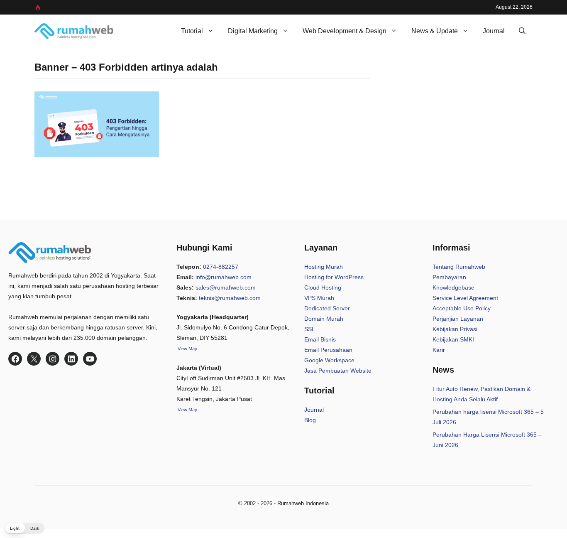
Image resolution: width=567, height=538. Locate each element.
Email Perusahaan (328, 349)
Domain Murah (323, 318)
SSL (309, 329)
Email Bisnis (320, 339)
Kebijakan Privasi (455, 329)
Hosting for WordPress (334, 277)
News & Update (434, 30)
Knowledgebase (453, 287)
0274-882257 (220, 266)
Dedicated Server (327, 308)
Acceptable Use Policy (462, 308)
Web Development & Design (344, 30)
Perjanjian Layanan (458, 318)
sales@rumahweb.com (226, 287)
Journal (494, 30)
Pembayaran (449, 277)
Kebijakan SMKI (453, 339)
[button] (522, 31)
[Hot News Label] (39, 7)
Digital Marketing (253, 30)
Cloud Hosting (322, 287)
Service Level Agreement (465, 298)
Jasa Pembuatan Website (337, 370)
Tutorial (192, 30)
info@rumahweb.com (224, 277)
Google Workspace (329, 360)
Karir (439, 349)
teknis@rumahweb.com (230, 298)
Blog (310, 420)
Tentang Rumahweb (459, 266)
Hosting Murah (323, 266)
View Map (186, 409)
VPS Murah (319, 298)
